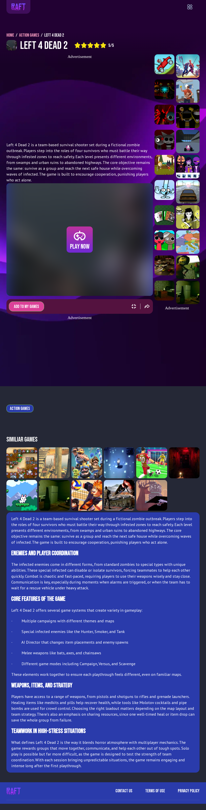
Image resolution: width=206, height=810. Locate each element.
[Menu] (193, 7)
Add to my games (26, 306)
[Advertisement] (79, 99)
